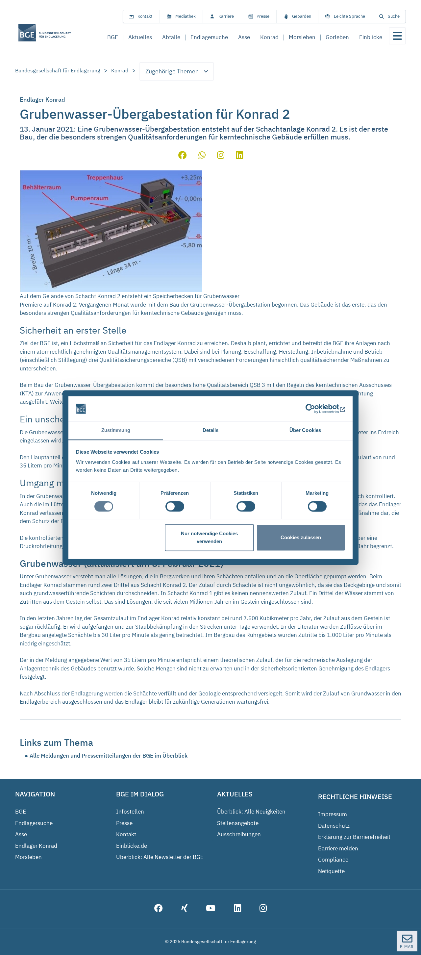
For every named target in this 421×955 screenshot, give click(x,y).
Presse (263, 16)
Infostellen (130, 811)
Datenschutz (334, 825)
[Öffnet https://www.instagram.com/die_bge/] (263, 909)
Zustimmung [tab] (116, 430)
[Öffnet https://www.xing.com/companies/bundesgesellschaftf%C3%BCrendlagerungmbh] (184, 909)
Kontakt (145, 16)
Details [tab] (211, 430)
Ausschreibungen (239, 834)
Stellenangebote (238, 823)
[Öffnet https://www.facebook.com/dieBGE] (158, 909)
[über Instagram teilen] (220, 156)
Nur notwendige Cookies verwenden (209, 537)
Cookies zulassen (301, 537)
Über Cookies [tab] (305, 430)
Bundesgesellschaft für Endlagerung (57, 70)
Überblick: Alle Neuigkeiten (251, 811)
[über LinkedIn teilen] (239, 156)
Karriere (226, 16)
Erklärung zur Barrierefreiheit (354, 837)
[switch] (174, 506)
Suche (394, 16)
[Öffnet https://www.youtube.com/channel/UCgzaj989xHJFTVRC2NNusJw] (210, 909)
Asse (21, 834)
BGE (20, 811)
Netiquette (331, 871)
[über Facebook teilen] (182, 156)
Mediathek (185, 16)
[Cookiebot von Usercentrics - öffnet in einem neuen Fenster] (316, 409)
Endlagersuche (34, 823)
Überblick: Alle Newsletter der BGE (160, 857)
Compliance (333, 859)
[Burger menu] (397, 35)
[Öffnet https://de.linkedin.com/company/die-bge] (237, 909)
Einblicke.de (131, 845)
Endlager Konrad (36, 845)
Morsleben (28, 857)
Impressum (332, 814)
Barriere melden (338, 848)
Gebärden (301, 16)
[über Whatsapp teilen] (202, 156)
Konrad (119, 70)
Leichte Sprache (349, 16)
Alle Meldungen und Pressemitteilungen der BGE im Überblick (108, 755)
